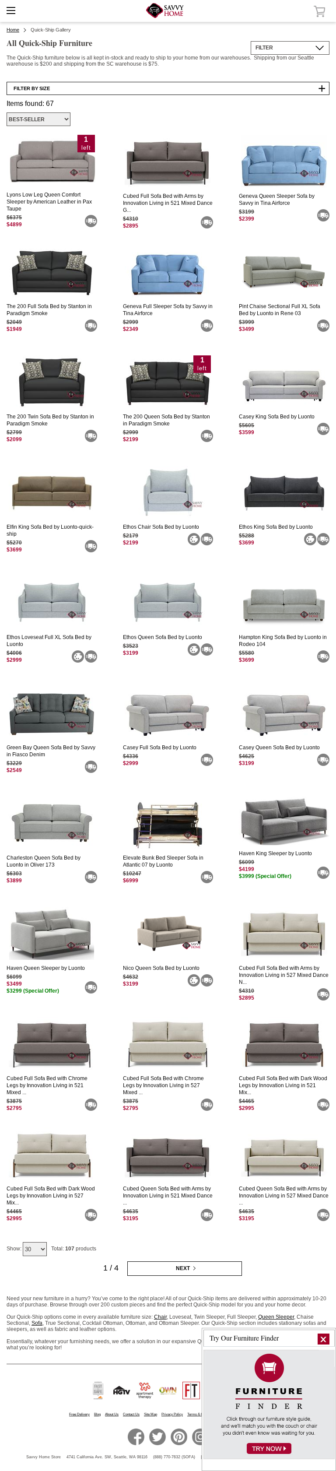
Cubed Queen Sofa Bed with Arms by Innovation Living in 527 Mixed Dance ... (284, 1196)
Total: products (73, 1249)
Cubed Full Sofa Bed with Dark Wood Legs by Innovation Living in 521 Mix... (283, 1085)
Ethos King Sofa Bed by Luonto (276, 527)
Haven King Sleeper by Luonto (275, 853)
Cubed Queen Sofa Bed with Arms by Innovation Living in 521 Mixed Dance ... (168, 1196)
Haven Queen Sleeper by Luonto (46, 968)
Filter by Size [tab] (32, 88)
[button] (323, 1339)
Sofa (37, 1323)
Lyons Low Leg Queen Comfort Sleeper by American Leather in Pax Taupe (49, 202)
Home (13, 29)
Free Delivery (79, 1414)
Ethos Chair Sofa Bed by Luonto (161, 527)
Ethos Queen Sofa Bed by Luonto (162, 637)
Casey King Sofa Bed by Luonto (277, 417)
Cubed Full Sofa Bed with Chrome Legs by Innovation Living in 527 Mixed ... (163, 1085)
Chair (160, 1317)
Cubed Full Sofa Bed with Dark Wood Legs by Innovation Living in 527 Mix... (51, 1196)
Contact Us (131, 1414)
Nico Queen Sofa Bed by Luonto (161, 968)
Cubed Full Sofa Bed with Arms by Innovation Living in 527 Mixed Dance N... (284, 975)
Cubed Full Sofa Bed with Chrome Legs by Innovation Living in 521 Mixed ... (47, 1085)
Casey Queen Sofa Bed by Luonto (279, 747)
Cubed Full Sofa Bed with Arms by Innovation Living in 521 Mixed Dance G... (168, 203)
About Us (112, 1414)
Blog (97, 1414)
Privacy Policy (172, 1414)
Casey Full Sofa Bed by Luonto (159, 747)
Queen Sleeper (276, 1317)
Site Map (150, 1414)
